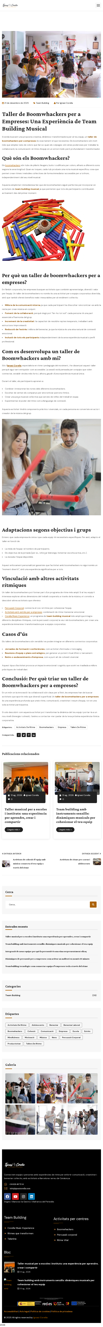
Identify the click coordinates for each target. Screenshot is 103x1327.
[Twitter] (24, 735)
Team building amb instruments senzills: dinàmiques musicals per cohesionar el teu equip (49, 944)
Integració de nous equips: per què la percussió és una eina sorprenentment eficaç (46, 951)
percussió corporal (71, 1037)
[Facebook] (19, 735)
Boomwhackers (65, 1229)
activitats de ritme (25, 727)
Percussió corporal (67, 1234)
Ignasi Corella (66, 103)
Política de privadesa (61, 1311)
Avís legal (24, 1311)
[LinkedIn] (34, 735)
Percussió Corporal (14, 608)
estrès (87, 1031)
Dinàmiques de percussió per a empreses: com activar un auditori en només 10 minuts (47, 959)
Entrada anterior (12, 853)
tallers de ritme (78, 727)
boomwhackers (12, 165)
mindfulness (13, 1037)
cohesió (31, 1031)
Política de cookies (40, 1311)
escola (76, 1031)
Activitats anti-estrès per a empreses (23, 612)
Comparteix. (8, 735)
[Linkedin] (31, 1196)
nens (54, 1037)
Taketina (12, 1238)
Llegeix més (13, 829)
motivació (29, 1037)
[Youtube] (15, 1196)
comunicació (47, 1031)
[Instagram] (23, 1196)
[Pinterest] (29, 735)
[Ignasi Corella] (10, 5)
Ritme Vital (62, 1240)
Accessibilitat (11, 1311)
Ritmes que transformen (20, 1233)
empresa (62, 727)
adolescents (38, 1025)
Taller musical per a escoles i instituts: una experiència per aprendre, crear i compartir (48, 936)
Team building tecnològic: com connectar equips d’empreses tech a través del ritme (46, 966)
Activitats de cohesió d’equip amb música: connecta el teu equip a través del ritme (29, 863)
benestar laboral (72, 1025)
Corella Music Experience (17, 616)
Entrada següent (90, 853)
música (43, 1037)
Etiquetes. (7, 727)
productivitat (14, 1043)
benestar (53, 1025)
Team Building (42, 103)
